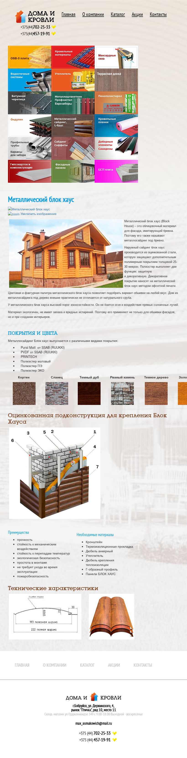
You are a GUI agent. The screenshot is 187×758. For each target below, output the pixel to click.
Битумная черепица (29, 102)
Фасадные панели (73, 171)
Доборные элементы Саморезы (116, 148)
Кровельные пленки (116, 125)
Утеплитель (73, 80)
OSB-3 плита (29, 57)
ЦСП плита (116, 171)
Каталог (118, 14)
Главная (68, 14)
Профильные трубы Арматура (29, 148)
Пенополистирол (116, 102)
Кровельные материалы (73, 57)
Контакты (158, 14)
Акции (137, 14)
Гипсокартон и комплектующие (29, 171)
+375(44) (35, 27)
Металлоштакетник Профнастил (73, 102)
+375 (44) (95, 733)
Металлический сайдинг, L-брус (73, 125)
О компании (93, 14)
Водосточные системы (29, 80)
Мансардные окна (116, 57)
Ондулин (29, 125)
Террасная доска (116, 80)
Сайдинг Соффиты (73, 148)
